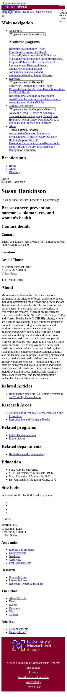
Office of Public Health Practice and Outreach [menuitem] (34, 121)
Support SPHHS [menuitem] (29, 140)
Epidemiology (17, 438)
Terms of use (33, 686)
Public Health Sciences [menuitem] (33, 62)
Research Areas (18, 580)
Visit (11, 611)
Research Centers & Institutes (26, 583)
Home (12, 165)
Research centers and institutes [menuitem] (32, 99)
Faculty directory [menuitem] (33, 75)
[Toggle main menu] (2, 16)
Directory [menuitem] (40, 136)
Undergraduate (17, 553)
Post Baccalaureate (20, 562)
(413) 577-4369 (19, 244)
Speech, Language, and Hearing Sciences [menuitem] (32, 63)
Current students (18, 628)
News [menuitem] (23, 136)
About (12, 169)
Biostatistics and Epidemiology (27, 454)
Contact (13, 614)
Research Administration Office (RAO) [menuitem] (35, 101)
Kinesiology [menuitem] (31, 58)
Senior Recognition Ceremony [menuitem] (31, 148)
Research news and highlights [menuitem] (26, 95)
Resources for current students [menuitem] (26, 143)
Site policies (33, 667)
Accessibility (33, 682)
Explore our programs (22, 549)
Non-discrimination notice (33, 677)
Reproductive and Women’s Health (29, 419)
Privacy (33, 672)
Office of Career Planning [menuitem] (33, 119)
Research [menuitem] (14, 78)
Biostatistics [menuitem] (16, 48)
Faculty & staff (17, 632)
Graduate (14, 556)
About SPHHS (18, 598)
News (12, 601)
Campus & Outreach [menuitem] (21, 105)
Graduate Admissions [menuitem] (21, 68)
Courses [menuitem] (48, 75)
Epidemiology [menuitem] (27, 55)
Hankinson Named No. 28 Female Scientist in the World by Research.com (36, 395)
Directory (14, 172)
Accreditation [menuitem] (17, 133)
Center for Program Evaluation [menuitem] (38, 89)
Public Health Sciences (22, 435)
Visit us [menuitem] (30, 146)
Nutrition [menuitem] (43, 58)
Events (13, 604)
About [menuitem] (12, 126)
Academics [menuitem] (15, 30)
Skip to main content (13, 3)
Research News (18, 577)
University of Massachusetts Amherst (38, 662)
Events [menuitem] (31, 136)
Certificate (15, 559)
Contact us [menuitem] (40, 146)
